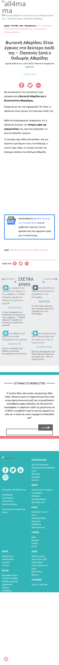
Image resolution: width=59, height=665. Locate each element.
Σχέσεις (35, 543)
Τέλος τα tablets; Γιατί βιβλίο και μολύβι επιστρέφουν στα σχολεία (14, 351)
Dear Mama (6, 590)
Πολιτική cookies (9, 504)
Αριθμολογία (7, 584)
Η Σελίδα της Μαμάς (10, 578)
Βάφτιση (35, 575)
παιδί (45, 250)
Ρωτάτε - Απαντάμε (39, 584)
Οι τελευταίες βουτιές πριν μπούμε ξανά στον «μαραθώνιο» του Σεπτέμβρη (43, 310)
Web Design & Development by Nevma (13, 510)
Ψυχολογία (36, 474)
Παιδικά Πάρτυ (37, 562)
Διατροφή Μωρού (39, 499)
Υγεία (34, 471)
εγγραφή (45, 427)
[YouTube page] (20, 470)
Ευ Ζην (34, 546)
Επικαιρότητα (30, 26)
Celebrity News (8, 559)
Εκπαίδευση (36, 524)
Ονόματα (5, 587)
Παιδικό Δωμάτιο (39, 556)
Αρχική (6, 26)
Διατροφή (36, 477)
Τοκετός (35, 480)
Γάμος (34, 568)
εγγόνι (22, 250)
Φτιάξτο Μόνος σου (39, 565)
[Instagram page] (5, 478)
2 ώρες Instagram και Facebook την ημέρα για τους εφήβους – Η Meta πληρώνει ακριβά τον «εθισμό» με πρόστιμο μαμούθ (13, 318)
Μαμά (34, 537)
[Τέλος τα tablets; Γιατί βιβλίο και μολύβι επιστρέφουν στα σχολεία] (14, 336)
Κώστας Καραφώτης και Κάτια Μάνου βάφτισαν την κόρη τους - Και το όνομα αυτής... (43, 355)
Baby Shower (37, 571)
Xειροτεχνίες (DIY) (39, 559)
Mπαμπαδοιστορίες (10, 575)
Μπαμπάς (35, 540)
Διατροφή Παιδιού (39, 518)
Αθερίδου (14, 250)
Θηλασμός (36, 496)
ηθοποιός (38, 250)
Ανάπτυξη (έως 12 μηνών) (42, 490)
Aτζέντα (5, 565)
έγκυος (29, 250)
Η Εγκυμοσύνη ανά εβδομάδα (43, 468)
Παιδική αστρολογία (10, 581)
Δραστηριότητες (38, 502)
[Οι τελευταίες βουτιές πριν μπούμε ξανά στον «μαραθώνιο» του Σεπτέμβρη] (44, 292)
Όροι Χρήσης (7, 501)
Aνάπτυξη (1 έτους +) (40, 512)
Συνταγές (6, 562)
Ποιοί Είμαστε (8, 498)
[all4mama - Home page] (14, 7)
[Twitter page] (13, 470)
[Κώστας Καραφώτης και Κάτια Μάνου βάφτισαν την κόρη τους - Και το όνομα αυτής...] (44, 338)
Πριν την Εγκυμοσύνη (40, 464)
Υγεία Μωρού (37, 493)
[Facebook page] (5, 470)
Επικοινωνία (7, 495)
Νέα (21, 26)
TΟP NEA (14, 26)
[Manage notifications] (6, 659)
